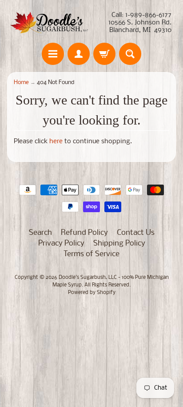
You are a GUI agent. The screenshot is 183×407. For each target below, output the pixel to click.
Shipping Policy (119, 243)
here (56, 141)
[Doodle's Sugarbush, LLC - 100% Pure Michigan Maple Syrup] (49, 22)
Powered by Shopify (91, 292)
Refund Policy (84, 233)
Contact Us (136, 233)
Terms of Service (91, 254)
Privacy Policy (61, 243)
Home (21, 82)
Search (40, 233)
